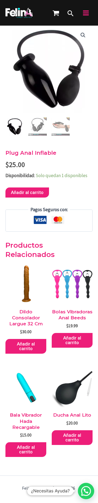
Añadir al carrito (27, 192)
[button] (70, 13)
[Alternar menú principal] (86, 13)
